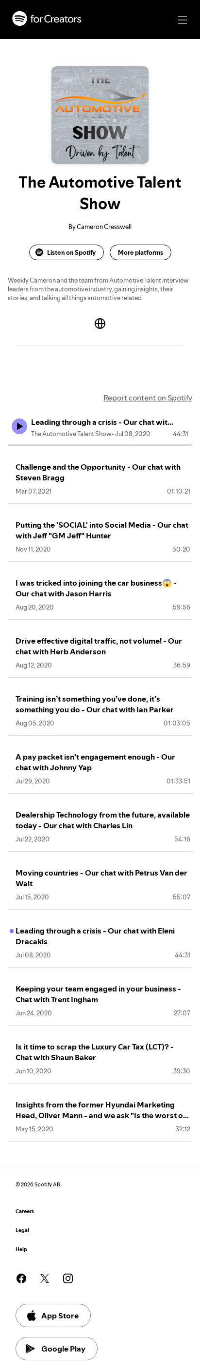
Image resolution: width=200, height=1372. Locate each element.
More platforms (140, 252)
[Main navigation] (182, 20)
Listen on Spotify (71, 252)
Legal (22, 1230)
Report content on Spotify (147, 397)
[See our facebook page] (21, 1278)
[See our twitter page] (44, 1278)
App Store (60, 1315)
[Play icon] (19, 426)
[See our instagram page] (68, 1278)
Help (21, 1249)
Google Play (63, 1348)
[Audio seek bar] (100, 445)
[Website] (100, 323)
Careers (25, 1211)
